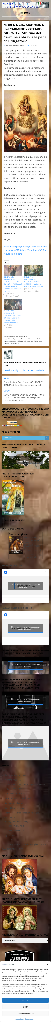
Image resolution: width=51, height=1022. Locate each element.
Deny (25, 1007)
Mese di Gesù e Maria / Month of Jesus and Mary (23, 784)
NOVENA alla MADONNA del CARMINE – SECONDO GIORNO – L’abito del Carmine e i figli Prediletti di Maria (12, 317)
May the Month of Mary (15, 793)
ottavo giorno (14, 343)
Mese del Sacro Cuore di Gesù (18, 798)
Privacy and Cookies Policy (16, 821)
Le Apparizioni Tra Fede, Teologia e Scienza (26, 844)
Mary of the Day (12, 565)
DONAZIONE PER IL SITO (12, 849)
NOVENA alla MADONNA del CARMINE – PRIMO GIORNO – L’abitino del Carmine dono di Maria (33, 282)
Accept (25, 1000)
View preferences (26, 1013)
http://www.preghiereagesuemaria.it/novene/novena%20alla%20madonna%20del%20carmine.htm (25, 250)
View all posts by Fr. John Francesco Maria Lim (24, 370)
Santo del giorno (18, 534)
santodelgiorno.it (34, 557)
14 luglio (11, 339)
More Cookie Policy (15, 830)
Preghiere (23, 337)
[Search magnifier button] (47, 438)
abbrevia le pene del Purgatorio (25, 339)
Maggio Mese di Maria (14, 788)
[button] (47, 964)
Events (10, 839)
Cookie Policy (20, 1019)
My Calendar (10, 835)
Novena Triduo (15, 337)
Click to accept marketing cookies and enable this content (25, 459)
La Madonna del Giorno (17, 608)
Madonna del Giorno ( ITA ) (14, 775)
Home (4, 770)
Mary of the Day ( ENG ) (12, 779)
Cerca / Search (8, 817)
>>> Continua (36, 555)
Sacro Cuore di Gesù (14, 803)
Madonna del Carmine (17, 341)
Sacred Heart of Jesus (14, 808)
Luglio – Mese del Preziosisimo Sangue (22, 812)
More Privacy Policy (16, 826)
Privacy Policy (29, 1019)
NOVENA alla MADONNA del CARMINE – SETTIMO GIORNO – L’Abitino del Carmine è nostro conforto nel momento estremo (13, 284)
